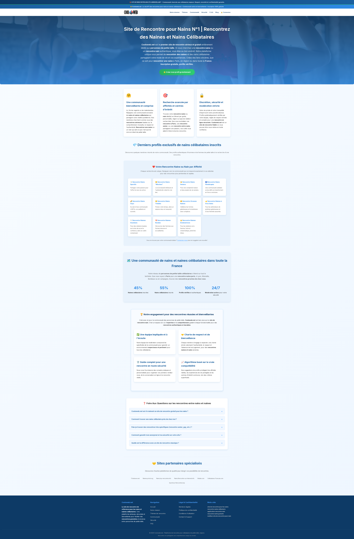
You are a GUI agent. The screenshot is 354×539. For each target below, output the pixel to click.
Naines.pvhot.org (148, 478)
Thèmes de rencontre (157, 513)
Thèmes (185, 12)
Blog (217, 12)
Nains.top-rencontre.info (163, 478)
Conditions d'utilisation (186, 513)
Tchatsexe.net (135, 478)
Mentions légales (185, 507)
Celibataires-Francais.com (215, 478)
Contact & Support (185, 517)
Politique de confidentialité (188, 510)
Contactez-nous (182, 240)
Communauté (194, 12)
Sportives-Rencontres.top (177, 483)
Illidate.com (201, 478)
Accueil (152, 507)
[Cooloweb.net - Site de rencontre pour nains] (131, 12)
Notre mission (174, 12)
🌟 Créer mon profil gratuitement (177, 72)
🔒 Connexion (225, 12)
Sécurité (204, 12)
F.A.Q (211, 12)
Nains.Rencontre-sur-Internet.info (184, 478)
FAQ (151, 524)
